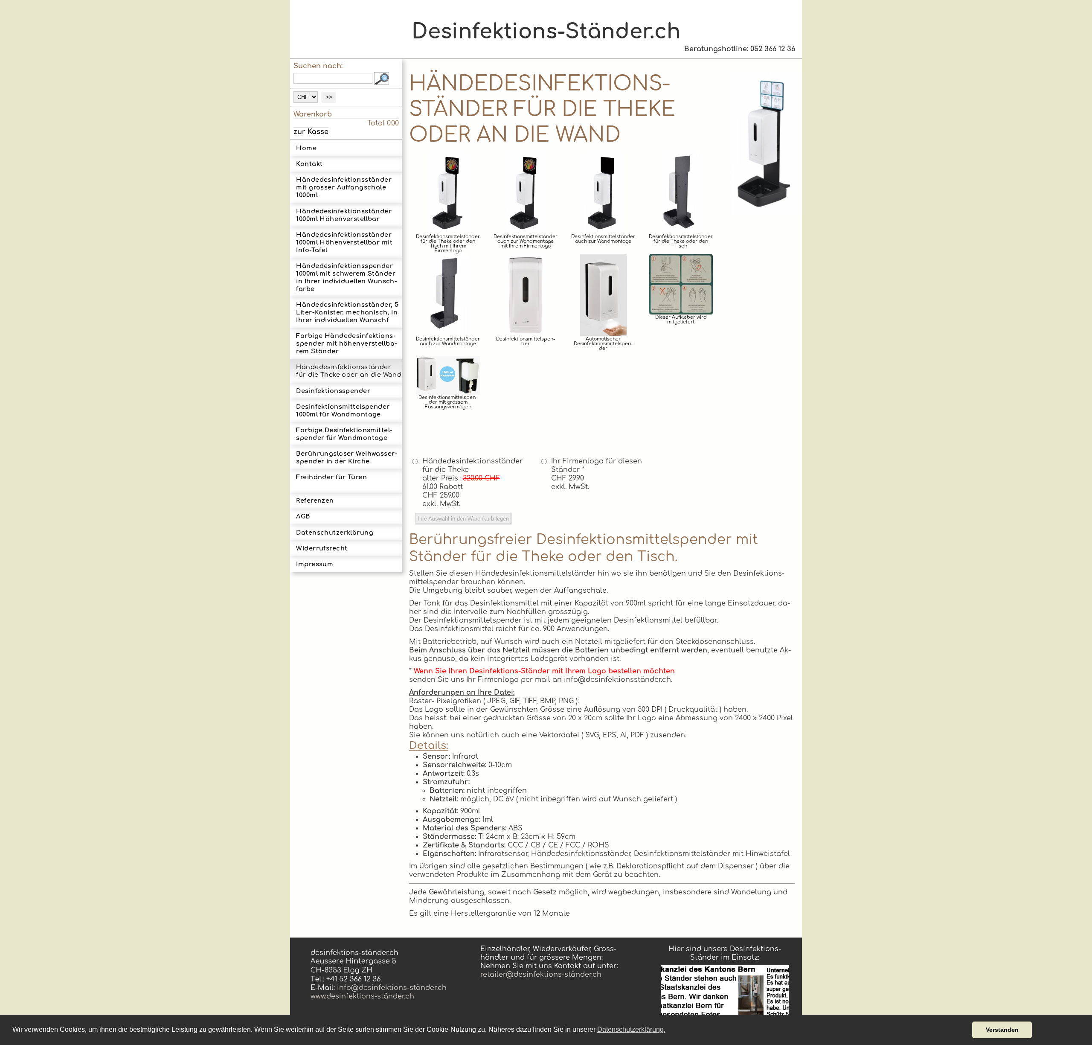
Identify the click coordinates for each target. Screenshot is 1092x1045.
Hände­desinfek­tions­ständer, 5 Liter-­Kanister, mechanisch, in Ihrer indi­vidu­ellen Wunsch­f (347, 312)
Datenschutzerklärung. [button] (631, 1029)
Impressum (314, 564)
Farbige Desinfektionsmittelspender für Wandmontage (344, 434)
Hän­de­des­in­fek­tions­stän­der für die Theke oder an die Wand (348, 371)
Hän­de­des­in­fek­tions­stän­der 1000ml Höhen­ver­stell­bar (344, 215)
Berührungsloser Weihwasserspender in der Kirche (346, 457)
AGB (303, 516)
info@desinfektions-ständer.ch (391, 988)
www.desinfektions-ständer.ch (362, 996)
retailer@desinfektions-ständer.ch (540, 974)
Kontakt (309, 163)
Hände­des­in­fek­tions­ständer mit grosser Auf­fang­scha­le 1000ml (344, 187)
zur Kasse (310, 132)
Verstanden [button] (1002, 1029)
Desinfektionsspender (333, 390)
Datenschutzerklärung (334, 532)
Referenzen (315, 500)
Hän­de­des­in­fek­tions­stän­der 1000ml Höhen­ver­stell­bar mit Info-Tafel (344, 242)
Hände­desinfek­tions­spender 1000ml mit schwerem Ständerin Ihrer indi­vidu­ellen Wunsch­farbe (346, 277)
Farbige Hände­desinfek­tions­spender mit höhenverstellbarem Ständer (346, 343)
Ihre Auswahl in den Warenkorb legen (463, 518)
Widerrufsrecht (321, 548)
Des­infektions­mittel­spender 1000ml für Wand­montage (342, 410)
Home (306, 148)
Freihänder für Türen (331, 477)
